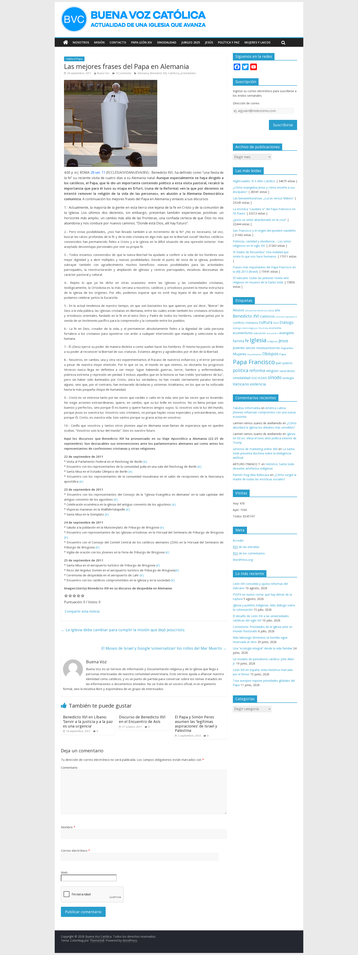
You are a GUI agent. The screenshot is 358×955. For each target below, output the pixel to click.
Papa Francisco (254, 362)
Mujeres (239, 354)
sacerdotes (287, 371)
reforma (257, 370)
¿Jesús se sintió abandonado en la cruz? (259, 220)
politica (240, 370)
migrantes (287, 348)
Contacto (118, 42)
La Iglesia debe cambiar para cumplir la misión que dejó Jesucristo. (123, 629)
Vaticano (241, 384)
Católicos (173, 73)
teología (288, 378)
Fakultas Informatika (246, 408)
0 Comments (123, 73)
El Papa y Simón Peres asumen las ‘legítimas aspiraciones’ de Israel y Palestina (196, 723)
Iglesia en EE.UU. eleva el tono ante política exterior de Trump (264, 438)
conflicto (238, 323)
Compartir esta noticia (82, 611)
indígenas (272, 341)
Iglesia (258, 340)
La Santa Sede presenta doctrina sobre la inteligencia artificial (263, 453)
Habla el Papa (74, 59)
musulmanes (254, 354)
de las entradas (246, 547)
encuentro (272, 333)
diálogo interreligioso (245, 328)
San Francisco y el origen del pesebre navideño (264, 230)
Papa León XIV (141, 42)
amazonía (251, 310)
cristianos (251, 323)
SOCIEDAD (259, 378)
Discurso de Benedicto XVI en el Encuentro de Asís (142, 719)
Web (64, 872)
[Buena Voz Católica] (65, 42)
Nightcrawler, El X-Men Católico (254, 181)
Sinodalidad (166, 42)
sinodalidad (241, 378)
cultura (265, 322)
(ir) (145, 461)
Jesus (283, 340)
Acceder (238, 540)
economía (275, 328)
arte (277, 310)
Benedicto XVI (158, 73)
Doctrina (263, 328)
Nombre (68, 827)
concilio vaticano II (286, 316)
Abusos (238, 310)
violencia (258, 384)
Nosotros (81, 42)
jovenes (239, 348)
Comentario (69, 767)
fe (247, 340)
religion (272, 370)
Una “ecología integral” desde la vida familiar (262, 648)
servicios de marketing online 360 (255, 449)
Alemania (143, 73)
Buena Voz (103, 73)
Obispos (270, 353)
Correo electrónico (75, 850)
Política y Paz (228, 42)
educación (259, 333)
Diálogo (286, 322)
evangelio (286, 333)
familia (238, 341)
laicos (250, 347)
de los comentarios (249, 553)
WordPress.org (243, 560)
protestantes (188, 73)
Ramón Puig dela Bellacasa (251, 475)
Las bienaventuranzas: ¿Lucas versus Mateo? (263, 198)
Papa (282, 354)
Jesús (209, 42)
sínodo (275, 377)
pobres (288, 363)
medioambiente (268, 348)
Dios (276, 323)
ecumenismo (243, 333)
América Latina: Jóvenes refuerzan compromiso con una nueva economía (264, 412)
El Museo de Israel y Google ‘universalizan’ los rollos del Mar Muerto (164, 648)
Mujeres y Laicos (257, 42)
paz (279, 362)
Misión (99, 42)
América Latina (266, 310)
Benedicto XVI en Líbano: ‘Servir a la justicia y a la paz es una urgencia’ (88, 721)
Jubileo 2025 (190, 42)
